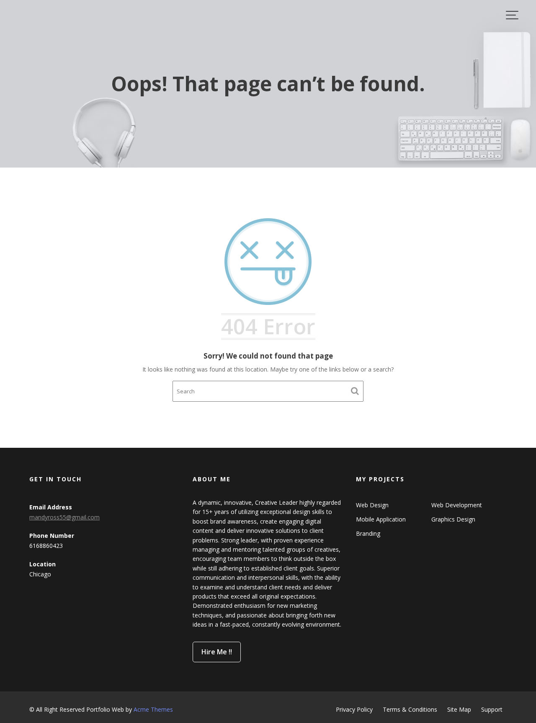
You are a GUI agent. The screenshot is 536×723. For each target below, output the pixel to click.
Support (491, 709)
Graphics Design (453, 519)
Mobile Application (381, 519)
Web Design (372, 505)
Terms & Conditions (410, 709)
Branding (368, 533)
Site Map (459, 709)
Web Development (456, 505)
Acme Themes (153, 709)
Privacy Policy (354, 709)
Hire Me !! (216, 651)
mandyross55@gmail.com (64, 517)
